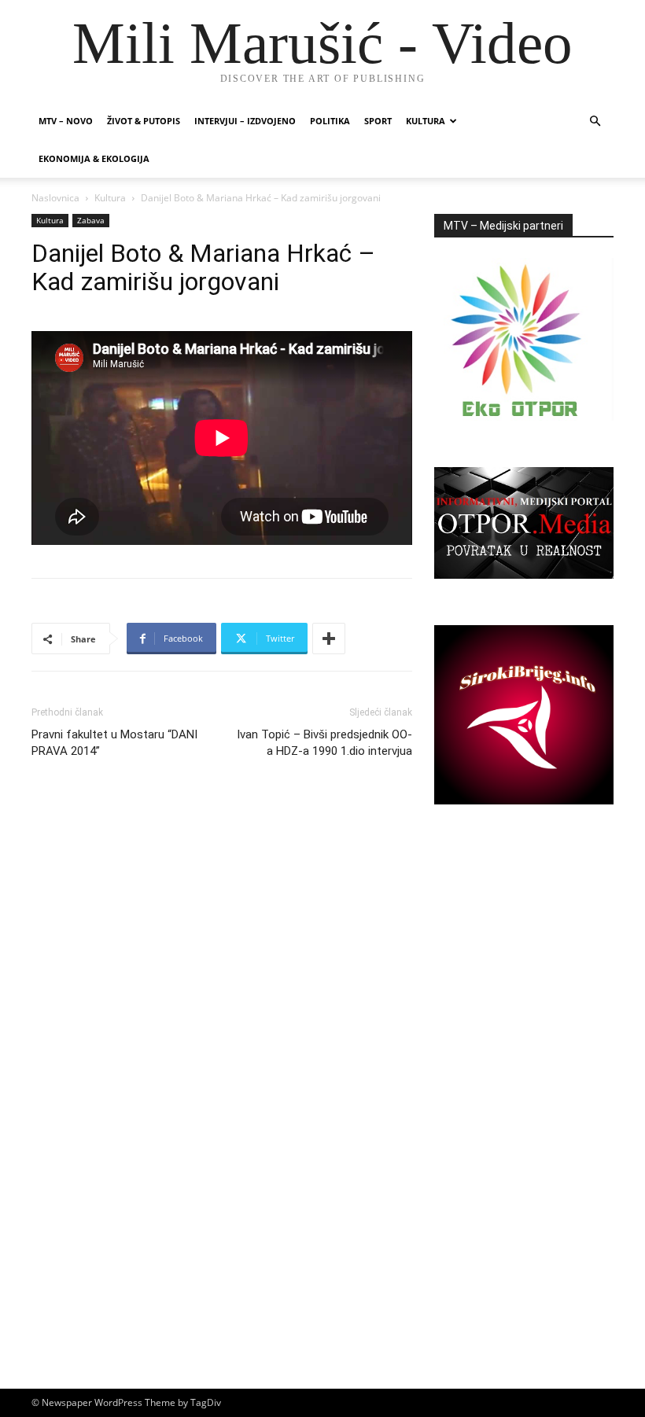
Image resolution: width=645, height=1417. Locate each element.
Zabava (91, 220)
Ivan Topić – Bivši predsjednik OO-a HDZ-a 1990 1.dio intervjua (324, 742)
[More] (328, 638)
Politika (330, 121)
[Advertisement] (524, 962)
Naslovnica (55, 197)
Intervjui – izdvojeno (245, 121)
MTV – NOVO (66, 121)
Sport (378, 121)
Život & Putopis (143, 121)
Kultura (425, 121)
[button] (595, 121)
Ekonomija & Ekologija (94, 158)
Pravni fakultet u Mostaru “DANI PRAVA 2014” (114, 742)
